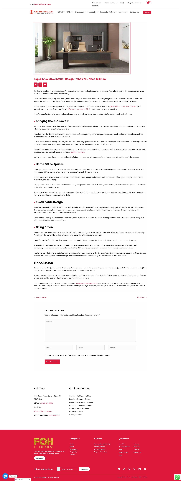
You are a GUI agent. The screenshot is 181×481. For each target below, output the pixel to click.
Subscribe (84, 469)
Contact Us (134, 12)
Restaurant (79, 12)
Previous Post (40, 297)
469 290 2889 (54, 415)
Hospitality (92, 12)
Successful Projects (107, 12)
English (20, 479)
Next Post (142, 297)
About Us (95, 3)
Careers (136, 444)
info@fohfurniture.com (42, 4)
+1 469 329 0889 (46, 403)
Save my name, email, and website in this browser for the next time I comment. (78, 355)
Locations (122, 12)
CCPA (140, 477)
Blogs (122, 3)
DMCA (145, 477)
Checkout (136, 447)
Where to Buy (110, 3)
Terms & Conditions (132, 477)
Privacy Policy (121, 477)
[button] (150, 2)
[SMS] (5, 476)
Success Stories (124, 447)
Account (95, 6)
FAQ (120, 455)
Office (69, 12)
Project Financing (134, 3)
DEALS (60, 12)
